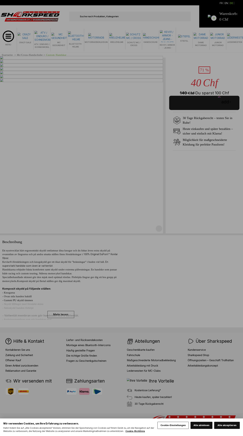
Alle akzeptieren (227, 425)
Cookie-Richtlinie (135, 431)
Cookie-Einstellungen (173, 425)
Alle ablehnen (201, 425)
